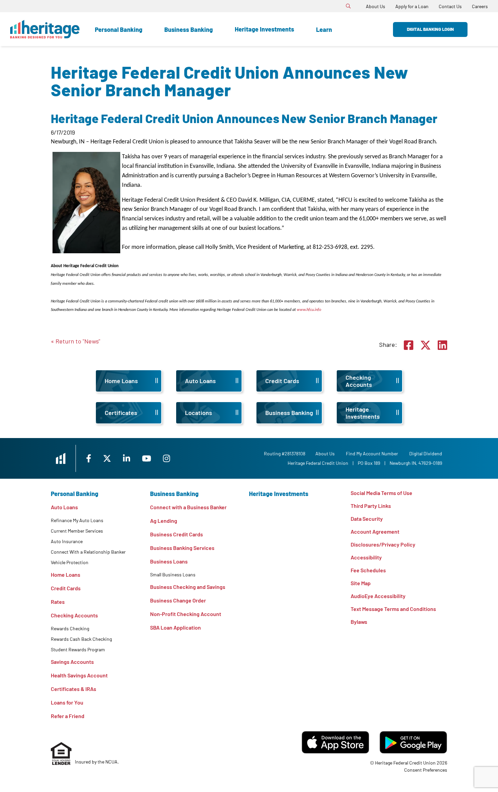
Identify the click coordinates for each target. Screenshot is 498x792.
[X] (108, 458)
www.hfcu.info (309, 310)
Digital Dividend (425, 453)
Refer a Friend (67, 716)
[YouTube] (147, 458)
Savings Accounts (72, 661)
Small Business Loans (172, 574)
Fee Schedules (368, 570)
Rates (58, 601)
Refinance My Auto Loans (77, 520)
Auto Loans (64, 507)
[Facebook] (89, 458)
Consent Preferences (425, 770)
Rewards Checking (70, 628)
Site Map (361, 583)
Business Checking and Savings (187, 586)
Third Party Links (371, 505)
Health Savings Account (79, 675)
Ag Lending (163, 520)
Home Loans (65, 574)
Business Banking (188, 29)
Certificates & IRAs (73, 689)
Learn (324, 29)
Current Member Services (77, 531)
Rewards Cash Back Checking (81, 639)
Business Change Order (178, 600)
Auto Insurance (67, 541)
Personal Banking (118, 29)
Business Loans (169, 561)
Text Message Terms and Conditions (393, 609)
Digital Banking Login (430, 29)
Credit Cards (66, 588)
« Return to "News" (75, 341)
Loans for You (67, 702)
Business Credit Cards (176, 534)
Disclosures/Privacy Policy (383, 544)
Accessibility (366, 557)
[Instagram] (166, 458)
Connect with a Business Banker (188, 507)
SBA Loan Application (175, 627)
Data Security (367, 518)
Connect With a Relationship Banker (88, 552)
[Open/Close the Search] (348, 6)
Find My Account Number (372, 453)
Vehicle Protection (69, 562)
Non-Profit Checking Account (185, 614)
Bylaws (359, 621)
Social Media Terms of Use (381, 493)
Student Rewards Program (78, 649)
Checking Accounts (74, 615)
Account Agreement (375, 531)
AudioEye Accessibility (378, 596)
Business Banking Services (182, 547)
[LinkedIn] (127, 458)
